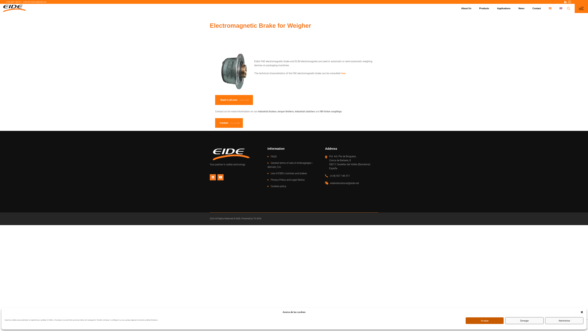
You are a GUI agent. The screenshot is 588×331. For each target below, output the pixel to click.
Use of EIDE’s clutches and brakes (289, 173)
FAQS (274, 156)
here (343, 73)
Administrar (564, 320)
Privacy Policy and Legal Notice (288, 179)
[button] (581, 312)
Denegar (524, 320)
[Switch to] (550, 8)
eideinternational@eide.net (34, 2)
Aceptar (485, 320)
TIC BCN (257, 218)
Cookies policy (278, 186)
